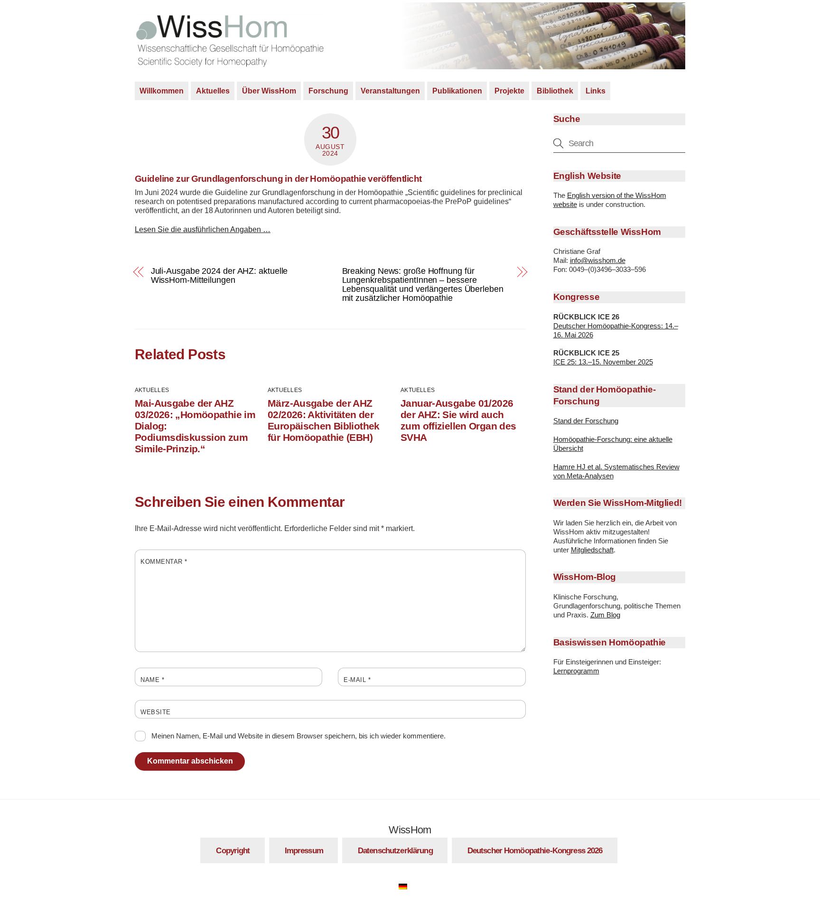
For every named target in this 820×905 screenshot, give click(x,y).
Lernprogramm (576, 671)
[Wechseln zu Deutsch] (408, 885)
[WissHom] (230, 63)
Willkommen (162, 91)
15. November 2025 (622, 362)
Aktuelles (213, 91)
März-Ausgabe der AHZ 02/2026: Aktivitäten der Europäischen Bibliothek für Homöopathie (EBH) (324, 420)
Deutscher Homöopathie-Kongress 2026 (535, 850)
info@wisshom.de (597, 260)
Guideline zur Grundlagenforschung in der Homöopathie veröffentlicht (278, 179)
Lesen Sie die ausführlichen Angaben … (202, 229)
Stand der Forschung (585, 421)
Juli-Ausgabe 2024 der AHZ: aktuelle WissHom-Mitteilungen (219, 275)
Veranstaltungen (390, 91)
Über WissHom (269, 91)
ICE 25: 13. (570, 362)
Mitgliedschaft (592, 550)
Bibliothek (555, 91)
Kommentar (163, 561)
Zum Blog (605, 615)
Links (596, 91)
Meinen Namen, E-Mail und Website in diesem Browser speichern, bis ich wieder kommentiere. (298, 735)
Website (155, 712)
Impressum (304, 850)
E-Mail (357, 679)
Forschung (328, 91)
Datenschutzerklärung (395, 850)
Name (152, 679)
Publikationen (457, 91)
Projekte (509, 91)
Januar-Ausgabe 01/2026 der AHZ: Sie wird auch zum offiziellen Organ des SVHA (458, 420)
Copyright (233, 850)
